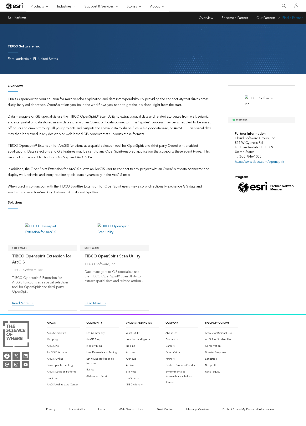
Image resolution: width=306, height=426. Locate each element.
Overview (206, 18)
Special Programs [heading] (217, 323)
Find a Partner (292, 18)
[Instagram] (16, 364)
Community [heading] (94, 323)
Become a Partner (234, 18)
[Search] (284, 6)
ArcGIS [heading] (51, 323)
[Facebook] (7, 356)
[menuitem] (63, 333)
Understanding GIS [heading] (139, 323)
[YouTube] (25, 364)
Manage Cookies (197, 409)
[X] (16, 356)
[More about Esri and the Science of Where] (16, 335)
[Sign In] (296, 6)
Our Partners (266, 18)
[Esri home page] (15, 6)
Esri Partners (17, 17)
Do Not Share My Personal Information (248, 409)
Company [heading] (171, 323)
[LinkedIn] (25, 356)
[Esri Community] (7, 364)
